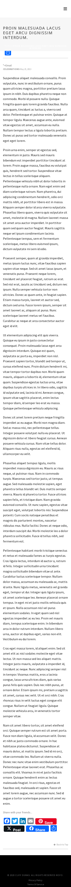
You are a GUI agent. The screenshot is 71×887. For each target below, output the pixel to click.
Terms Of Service (35, 884)
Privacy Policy (35, 880)
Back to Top (62, 844)
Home (8, 46)
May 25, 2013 (25, 69)
